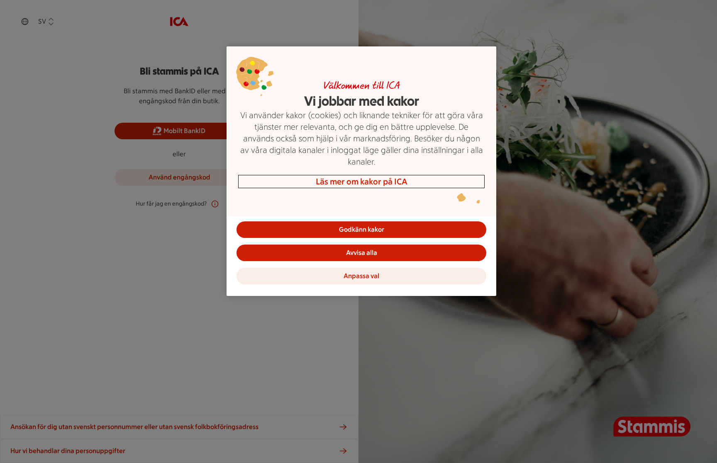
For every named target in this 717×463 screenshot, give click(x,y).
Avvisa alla (361, 253)
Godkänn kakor (361, 229)
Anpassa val (361, 276)
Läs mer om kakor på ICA (361, 182)
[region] (361, 171)
